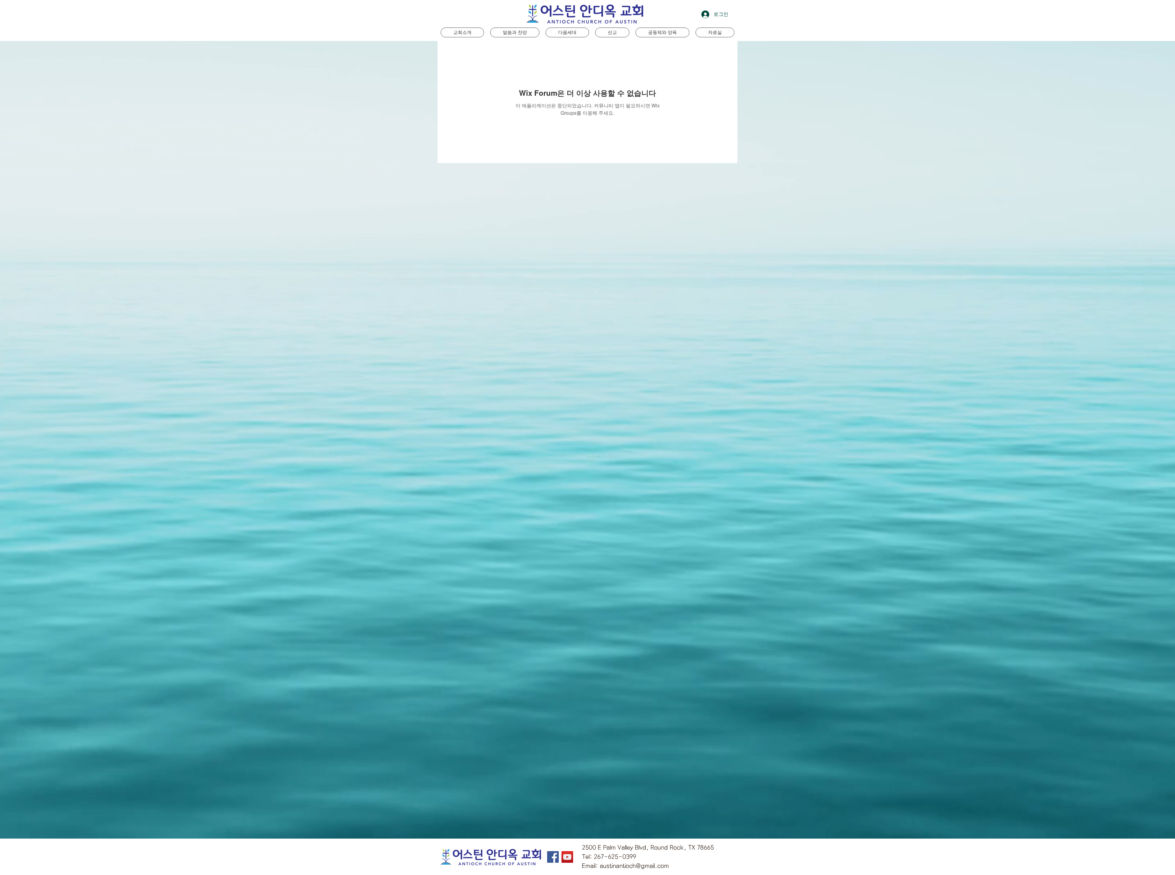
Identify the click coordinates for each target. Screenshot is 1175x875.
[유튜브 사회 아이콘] (567, 857)
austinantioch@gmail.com (634, 866)
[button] (567, 32)
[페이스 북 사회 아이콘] (553, 857)
